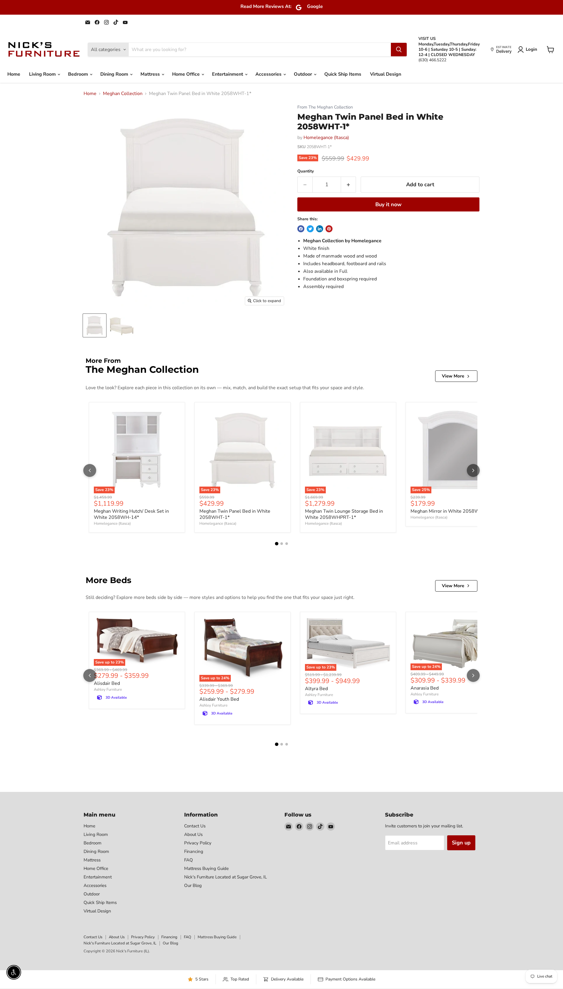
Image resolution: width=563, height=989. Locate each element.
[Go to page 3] (286, 543)
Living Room (43, 74)
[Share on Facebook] (300, 228)
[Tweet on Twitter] (310, 228)
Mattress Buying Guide (206, 868)
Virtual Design (385, 74)
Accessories (269, 74)
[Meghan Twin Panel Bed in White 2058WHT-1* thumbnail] (94, 325)
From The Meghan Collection (325, 107)
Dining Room (114, 74)
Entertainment (228, 74)
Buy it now (388, 204)
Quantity (305, 171)
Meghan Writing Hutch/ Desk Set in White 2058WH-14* (131, 514)
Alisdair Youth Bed (219, 699)
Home (13, 74)
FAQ (188, 860)
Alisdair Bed (107, 683)
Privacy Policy (197, 843)
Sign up (461, 842)
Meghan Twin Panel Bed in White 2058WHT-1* (234, 514)
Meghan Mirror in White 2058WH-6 (449, 511)
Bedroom (78, 74)
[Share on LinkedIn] (319, 228)
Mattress (150, 74)
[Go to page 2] (281, 543)
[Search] (399, 49)
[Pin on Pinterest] (329, 228)
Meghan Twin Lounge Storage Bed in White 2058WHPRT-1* (344, 514)
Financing (193, 851)
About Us (193, 834)
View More (453, 376)
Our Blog (193, 885)
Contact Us (195, 826)
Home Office (186, 74)
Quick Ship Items (342, 74)
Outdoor (303, 74)
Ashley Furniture (108, 689)
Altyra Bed (316, 688)
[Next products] (473, 470)
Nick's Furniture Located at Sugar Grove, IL (225, 877)
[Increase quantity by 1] (348, 185)
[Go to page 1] (276, 544)
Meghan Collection (123, 93)
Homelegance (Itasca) (326, 137)
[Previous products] (89, 470)
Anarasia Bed (425, 688)
